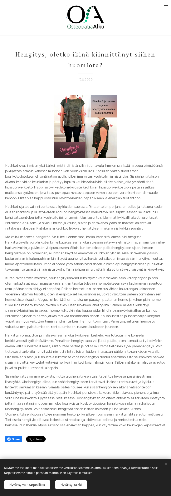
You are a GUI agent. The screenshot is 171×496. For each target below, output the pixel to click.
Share (16, 439)
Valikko (166, 5)
